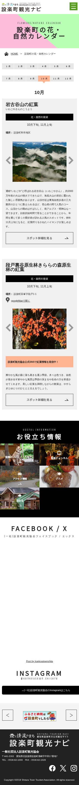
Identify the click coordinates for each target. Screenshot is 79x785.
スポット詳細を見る (39, 238)
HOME (14, 53)
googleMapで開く (20, 300)
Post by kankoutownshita (39, 661)
